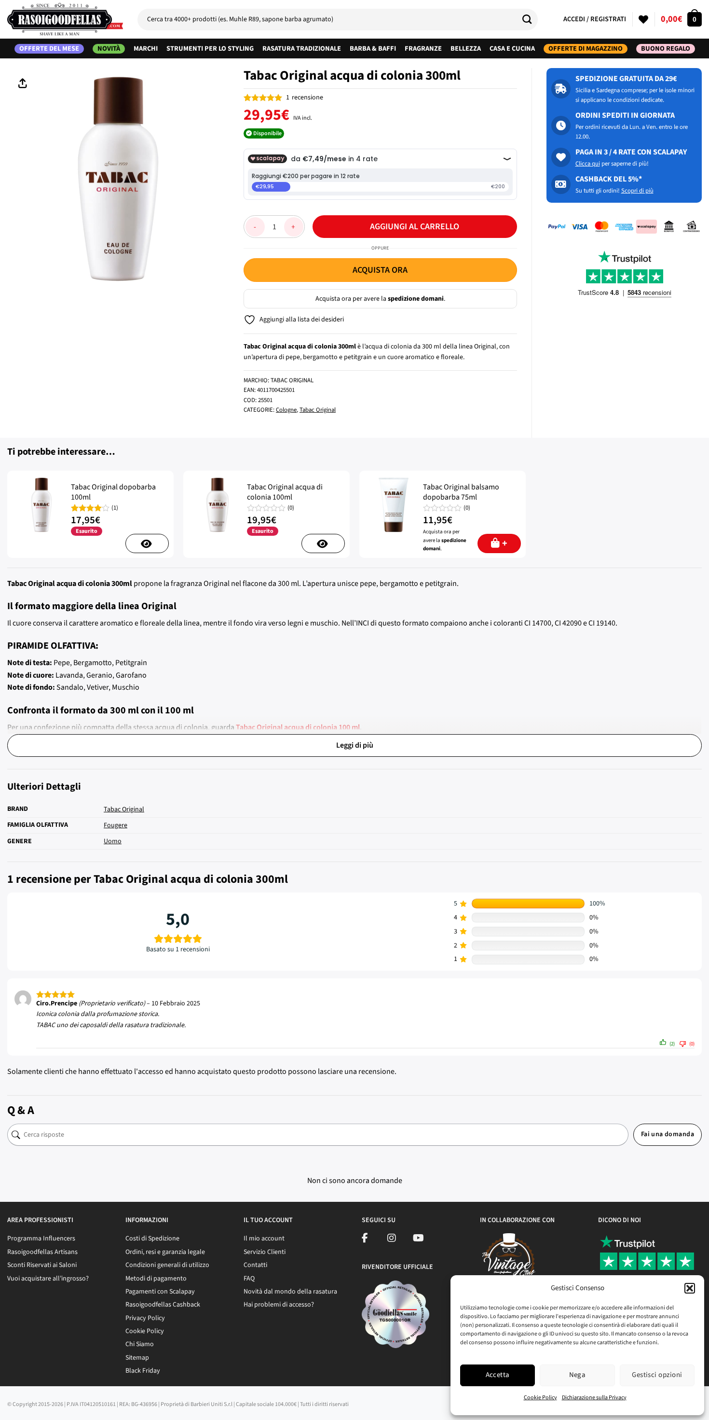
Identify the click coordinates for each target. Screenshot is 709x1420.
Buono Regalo (665, 49)
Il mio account (264, 1238)
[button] (690, 1288)
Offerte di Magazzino (585, 49)
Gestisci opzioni (657, 1375)
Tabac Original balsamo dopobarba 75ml (461, 492)
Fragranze (423, 48)
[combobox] (337, 19)
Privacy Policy (145, 1318)
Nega (577, 1375)
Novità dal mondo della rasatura (290, 1291)
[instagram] (391, 1239)
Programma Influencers (41, 1238)
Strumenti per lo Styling (210, 48)
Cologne (286, 409)
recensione (304, 97)
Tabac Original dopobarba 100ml (113, 492)
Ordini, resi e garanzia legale (165, 1252)
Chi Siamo (139, 1344)
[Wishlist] (643, 19)
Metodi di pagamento (156, 1278)
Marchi (146, 48)
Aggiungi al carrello (414, 227)
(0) (290, 508)
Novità (108, 49)
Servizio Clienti (265, 1252)
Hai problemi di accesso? (279, 1304)
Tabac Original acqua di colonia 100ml (285, 492)
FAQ (249, 1278)
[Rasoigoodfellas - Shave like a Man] (65, 19)
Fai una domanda (667, 1134)
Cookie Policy (540, 1397)
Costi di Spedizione (152, 1238)
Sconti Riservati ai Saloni (42, 1265)
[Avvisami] (147, 543)
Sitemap (137, 1358)
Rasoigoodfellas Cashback (162, 1304)
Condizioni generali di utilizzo (167, 1265)
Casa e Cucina (512, 48)
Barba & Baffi (373, 48)
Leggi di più (354, 745)
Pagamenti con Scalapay (160, 1291)
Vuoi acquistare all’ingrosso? (48, 1278)
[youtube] (418, 1239)
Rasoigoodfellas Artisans (42, 1252)
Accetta (498, 1375)
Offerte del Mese (49, 49)
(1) (114, 508)
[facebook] (365, 1239)
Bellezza (465, 48)
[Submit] (530, 19)
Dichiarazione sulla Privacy (594, 1397)
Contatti (255, 1265)
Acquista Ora (380, 270)
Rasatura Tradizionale (301, 48)
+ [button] (504, 543)
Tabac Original (318, 409)
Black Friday (142, 1371)
